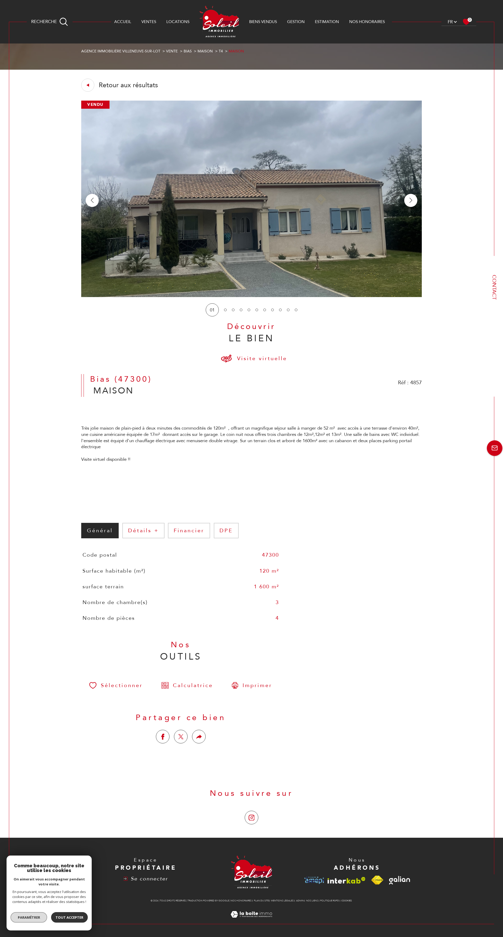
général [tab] (100, 530)
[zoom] (251, 296)
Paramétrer (29, 917)
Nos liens (312, 900)
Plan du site (261, 900)
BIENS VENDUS (263, 21)
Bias (188, 51)
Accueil (122, 21)
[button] (410, 200)
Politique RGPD (329, 900)
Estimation (327, 21)
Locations (177, 21)
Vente (172, 51)
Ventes (148, 21)
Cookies (346, 900)
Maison (205, 51)
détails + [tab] (143, 530)
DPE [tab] (226, 530)
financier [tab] (189, 530)
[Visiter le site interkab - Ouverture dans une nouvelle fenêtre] (346, 880)
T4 (221, 51)
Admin (300, 900)
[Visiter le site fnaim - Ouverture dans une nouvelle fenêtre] (377, 880)
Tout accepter (69, 917)
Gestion (296, 21)
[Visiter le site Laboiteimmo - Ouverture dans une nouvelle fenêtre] (251, 921)
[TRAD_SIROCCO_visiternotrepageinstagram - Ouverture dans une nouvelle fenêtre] (251, 817)
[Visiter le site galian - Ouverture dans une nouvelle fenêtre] (399, 880)
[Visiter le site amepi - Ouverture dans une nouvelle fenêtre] (314, 880)
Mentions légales (282, 900)
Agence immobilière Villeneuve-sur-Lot (120, 51)
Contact (494, 287)
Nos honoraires (367, 21)
